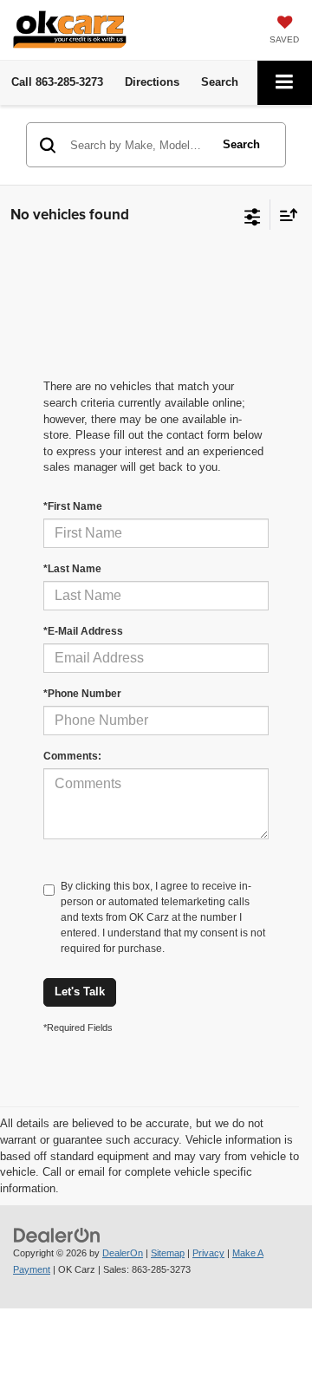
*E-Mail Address (83, 631)
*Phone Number (82, 694)
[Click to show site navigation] (284, 83)
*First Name (72, 506)
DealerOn (122, 1253)
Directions (152, 81)
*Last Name (72, 569)
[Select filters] (252, 215)
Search (241, 144)
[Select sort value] (284, 214)
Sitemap (168, 1253)
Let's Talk (80, 991)
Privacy (208, 1253)
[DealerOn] (57, 1235)
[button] (57, 82)
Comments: (72, 756)
